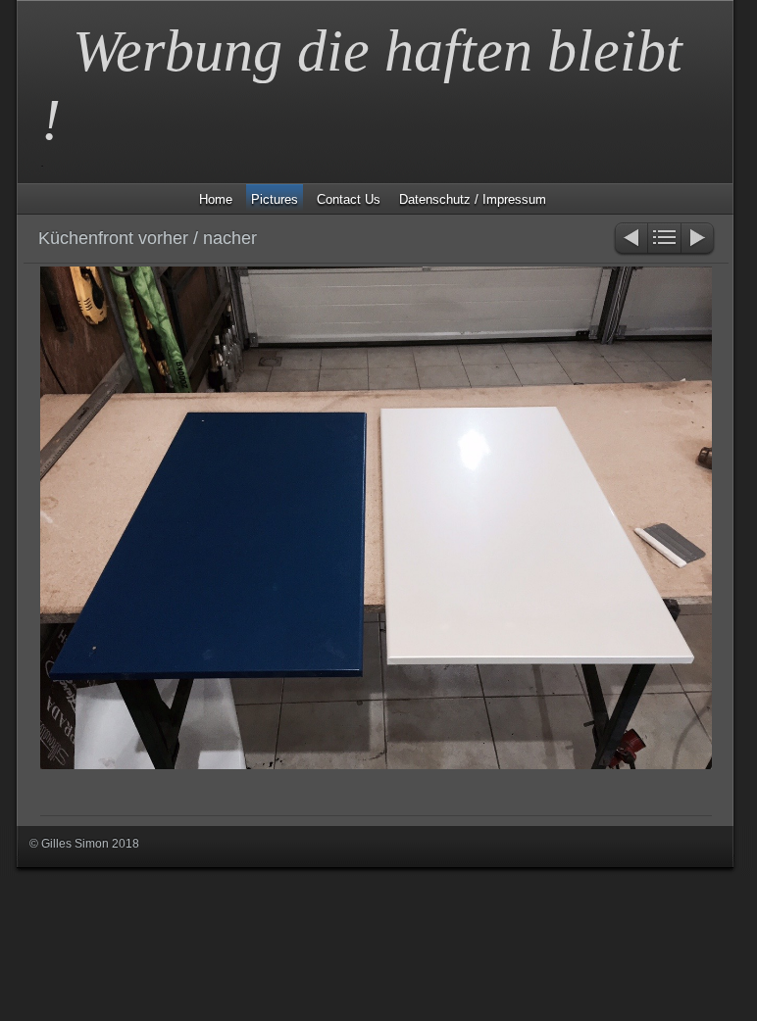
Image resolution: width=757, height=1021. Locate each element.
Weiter (698, 239)
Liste (664, 239)
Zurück (630, 239)
